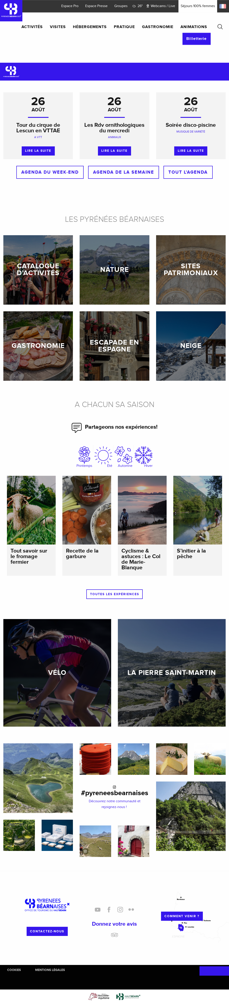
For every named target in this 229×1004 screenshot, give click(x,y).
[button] (220, 26)
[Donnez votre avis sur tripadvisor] (114, 936)
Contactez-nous (47, 931)
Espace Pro (69, 6)
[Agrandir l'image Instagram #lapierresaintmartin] (95, 841)
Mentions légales (50, 970)
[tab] (84, 457)
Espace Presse (96, 6)
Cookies (14, 970)
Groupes (120, 6)
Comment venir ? (181, 916)
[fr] (223, 6)
